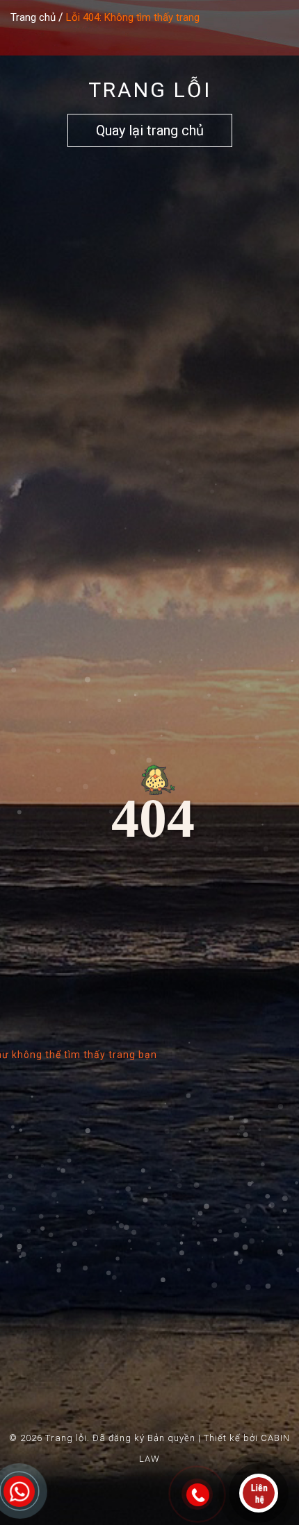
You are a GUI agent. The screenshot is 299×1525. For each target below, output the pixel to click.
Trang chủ (33, 17)
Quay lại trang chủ (150, 130)
